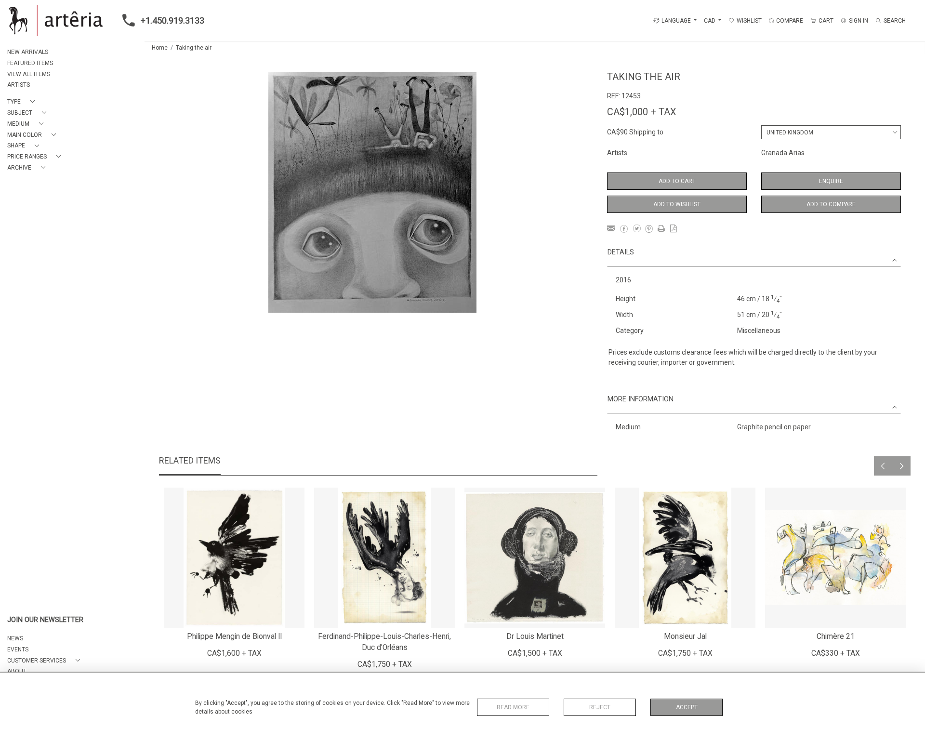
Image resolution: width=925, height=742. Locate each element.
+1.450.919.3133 (172, 20)
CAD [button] (710, 20)
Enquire (831, 181)
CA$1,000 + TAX (641, 112)
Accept (687, 707)
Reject (599, 707)
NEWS (15, 638)
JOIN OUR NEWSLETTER (45, 620)
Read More (513, 707)
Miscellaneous (758, 330)
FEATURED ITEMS (30, 63)
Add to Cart (677, 181)
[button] (23, 102)
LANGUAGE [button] (676, 20)
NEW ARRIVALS (27, 52)
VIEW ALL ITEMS (28, 74)
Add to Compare (831, 204)
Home (160, 47)
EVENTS (17, 649)
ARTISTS (18, 84)
